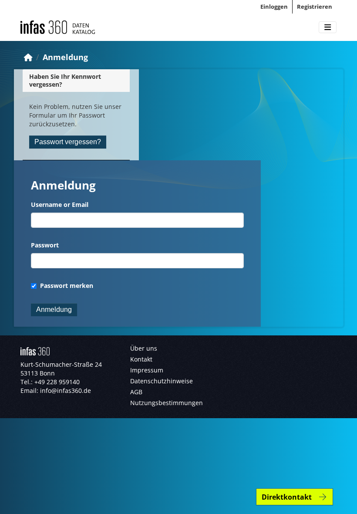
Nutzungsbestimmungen (166, 403)
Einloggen (274, 6)
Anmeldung (65, 57)
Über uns (143, 348)
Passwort (45, 245)
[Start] (28, 57)
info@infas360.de (65, 390)
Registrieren (314, 6)
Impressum (146, 370)
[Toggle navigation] (328, 27)
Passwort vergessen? (67, 141)
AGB (136, 392)
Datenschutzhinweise (161, 381)
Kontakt (141, 359)
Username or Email (59, 204)
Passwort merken (65, 285)
